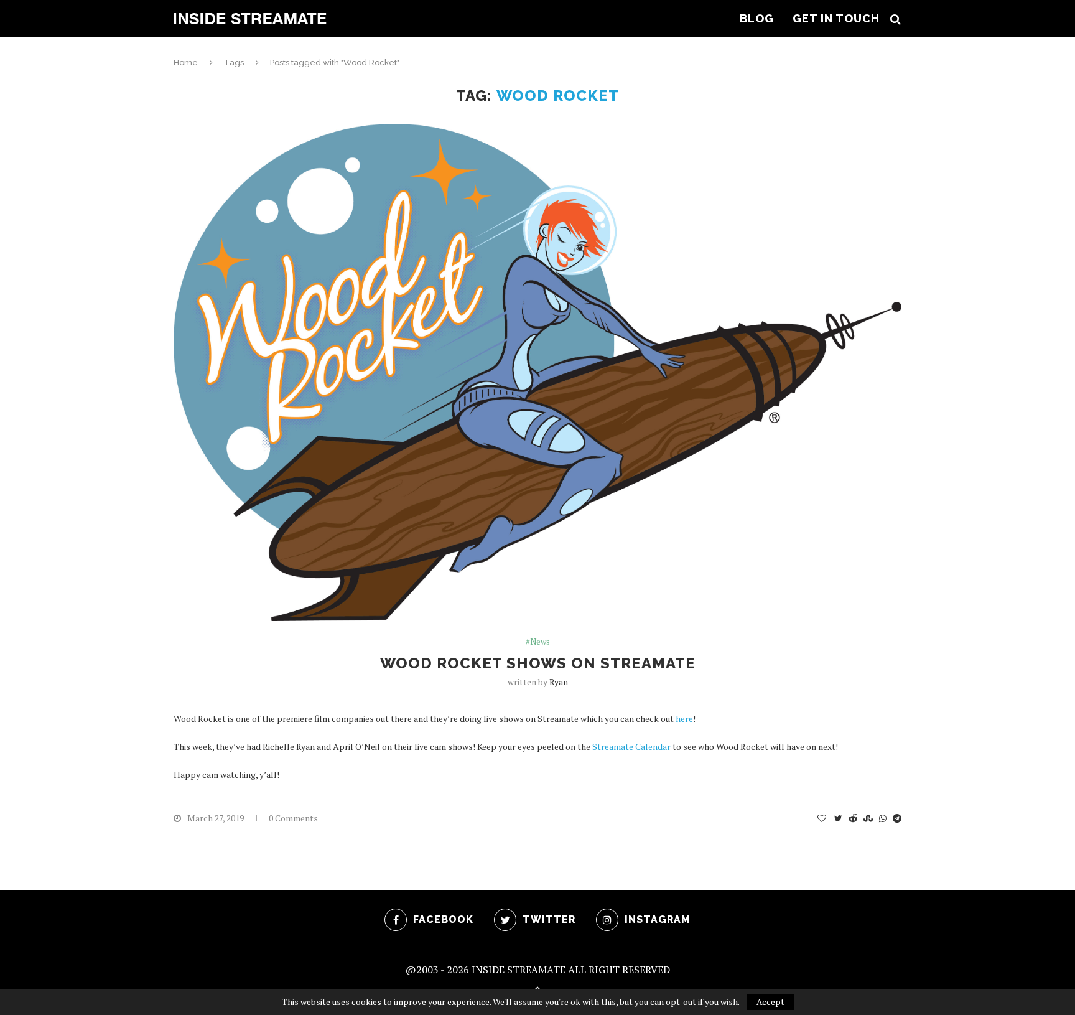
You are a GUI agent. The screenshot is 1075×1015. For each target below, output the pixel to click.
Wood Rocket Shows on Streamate (538, 663)
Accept (770, 1002)
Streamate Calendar (631, 746)
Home (186, 62)
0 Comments (293, 818)
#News (538, 642)
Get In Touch (836, 18)
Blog (757, 18)
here (684, 718)
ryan (558, 682)
